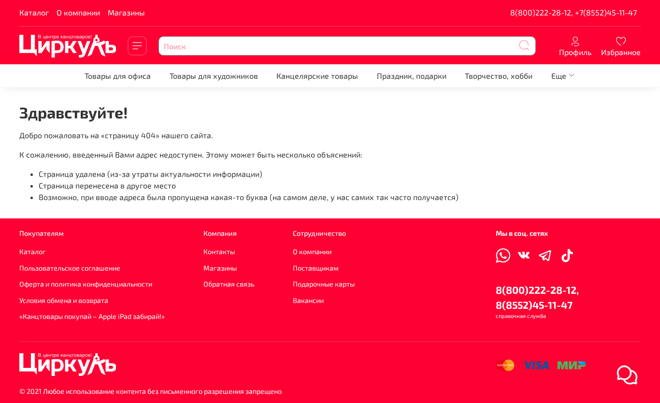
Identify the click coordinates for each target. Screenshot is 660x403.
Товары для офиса (118, 75)
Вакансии (308, 300)
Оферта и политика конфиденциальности (85, 284)
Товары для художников (214, 75)
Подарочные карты (324, 284)
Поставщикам (316, 268)
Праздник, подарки (411, 75)
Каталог (34, 12)
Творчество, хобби (498, 75)
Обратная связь (228, 284)
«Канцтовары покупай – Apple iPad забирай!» (92, 316)
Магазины (126, 12)
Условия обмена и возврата (63, 300)
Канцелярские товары (317, 75)
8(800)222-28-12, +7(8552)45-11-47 (573, 12)
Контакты (219, 251)
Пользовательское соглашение (69, 268)
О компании (78, 12)
